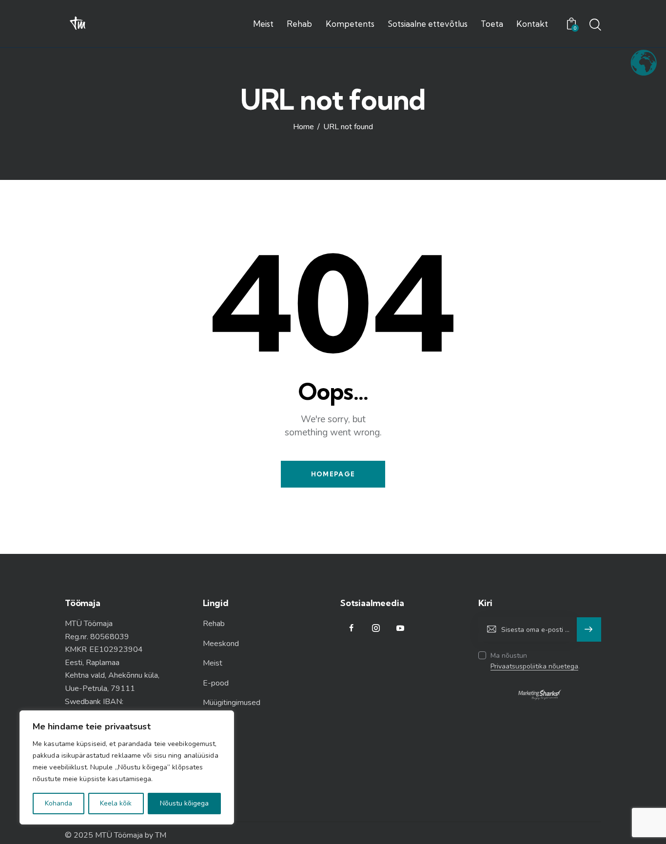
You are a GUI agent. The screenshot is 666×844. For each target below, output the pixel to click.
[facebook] (351, 628)
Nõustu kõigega (184, 803)
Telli (589, 629)
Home (303, 127)
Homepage (333, 474)
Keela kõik (116, 803)
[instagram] (376, 628)
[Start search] (595, 25)
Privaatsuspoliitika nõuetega (534, 666)
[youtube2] (400, 628)
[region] (127, 767)
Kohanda (58, 803)
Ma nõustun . (535, 661)
